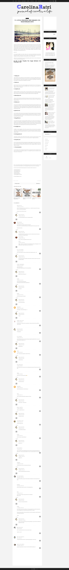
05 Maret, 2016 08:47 (20, 321)
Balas (40, 212)
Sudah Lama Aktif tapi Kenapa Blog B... (17, 198)
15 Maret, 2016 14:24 (21, 344)
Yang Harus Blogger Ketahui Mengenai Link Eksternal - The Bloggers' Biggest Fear (51, 105)
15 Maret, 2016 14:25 (21, 358)
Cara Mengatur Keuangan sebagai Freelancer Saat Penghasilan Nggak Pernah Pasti (49, 63)
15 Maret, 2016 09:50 (20, 408)
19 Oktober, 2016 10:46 (20, 463)
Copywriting (46, 145)
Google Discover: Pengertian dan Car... (36, 198)
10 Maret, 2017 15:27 (20, 493)
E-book (46, 146)
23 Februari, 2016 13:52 (20, 294)
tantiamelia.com (20, 420)
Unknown (19, 386)
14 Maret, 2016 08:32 (20, 365)
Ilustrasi (46, 149)
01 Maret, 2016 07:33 (21, 272)
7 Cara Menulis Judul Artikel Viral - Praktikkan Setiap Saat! (51, 89)
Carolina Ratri (25, 23)
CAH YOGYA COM (20, 364)
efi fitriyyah (19, 336)
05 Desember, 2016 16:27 (20, 485)
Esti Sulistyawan (20, 249)
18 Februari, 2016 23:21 (22, 242)
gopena (18, 484)
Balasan (17, 229)
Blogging (27, 18)
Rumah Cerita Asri (20, 320)
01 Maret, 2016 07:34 (21, 287)
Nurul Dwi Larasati (20, 544)
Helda (18, 434)
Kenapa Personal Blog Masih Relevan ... (27, 198)
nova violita (19, 205)
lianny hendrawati (20, 264)
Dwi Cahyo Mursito (20, 536)
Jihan (19, 241)
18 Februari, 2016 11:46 (20, 206)
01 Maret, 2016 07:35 (21, 314)
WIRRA (18, 506)
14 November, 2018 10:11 (20, 545)
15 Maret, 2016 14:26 (21, 414)
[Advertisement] (27, 69)
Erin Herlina (19, 222)
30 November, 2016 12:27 (20, 477)
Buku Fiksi (46, 148)
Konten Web (46, 143)
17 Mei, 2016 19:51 (19, 449)
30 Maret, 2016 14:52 (20, 435)
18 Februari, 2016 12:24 (20, 223)
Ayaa (18, 393)
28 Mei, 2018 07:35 (19, 528)
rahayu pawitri (20, 407)
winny (18, 293)
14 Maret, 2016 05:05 (20, 352)
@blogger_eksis (20, 527)
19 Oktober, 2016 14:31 (22, 456)
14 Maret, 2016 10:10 (20, 387)
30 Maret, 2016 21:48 (21, 441)
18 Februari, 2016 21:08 (20, 265)
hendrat (18, 462)
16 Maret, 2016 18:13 (21, 428)
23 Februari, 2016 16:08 (20, 308)
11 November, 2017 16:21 (20, 507)
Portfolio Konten (47, 140)
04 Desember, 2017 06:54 (22, 520)
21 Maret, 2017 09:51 (21, 500)
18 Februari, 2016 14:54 (22, 232)
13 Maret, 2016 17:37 (20, 337)
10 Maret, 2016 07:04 (20, 330)
